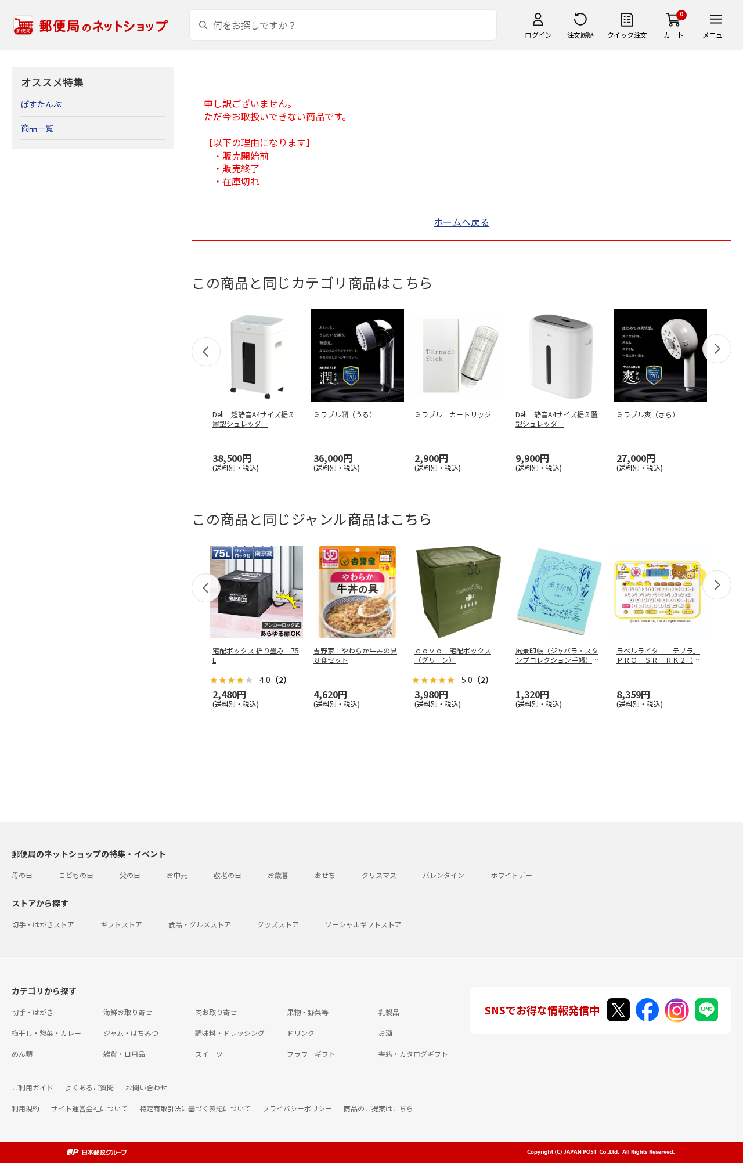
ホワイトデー (511, 875)
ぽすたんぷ (41, 104)
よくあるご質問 (89, 1087)
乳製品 (388, 1012)
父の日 (130, 875)
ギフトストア (121, 924)
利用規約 (25, 1108)
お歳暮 (278, 875)
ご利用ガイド (32, 1087)
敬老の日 (227, 875)
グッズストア (278, 924)
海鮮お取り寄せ (127, 1012)
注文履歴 (580, 34)
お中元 (177, 875)
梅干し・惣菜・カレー (46, 1033)
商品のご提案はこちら (378, 1108)
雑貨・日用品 (124, 1054)
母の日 (22, 875)
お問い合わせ (146, 1087)
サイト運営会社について (89, 1108)
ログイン (538, 34)
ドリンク (301, 1033)
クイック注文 (627, 34)
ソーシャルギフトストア (363, 924)
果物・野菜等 (308, 1012)
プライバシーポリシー (297, 1108)
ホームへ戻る (461, 222)
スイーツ (209, 1054)
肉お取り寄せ (216, 1012)
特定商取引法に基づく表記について (195, 1108)
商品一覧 (37, 127)
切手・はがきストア (43, 924)
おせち (325, 875)
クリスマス (379, 875)
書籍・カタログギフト (413, 1054)
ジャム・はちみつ (130, 1033)
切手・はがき (32, 1012)
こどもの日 (76, 875)
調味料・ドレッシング (230, 1033)
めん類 (22, 1054)
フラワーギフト (311, 1054)
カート (673, 34)
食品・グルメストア (199, 924)
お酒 (385, 1033)
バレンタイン (443, 875)
